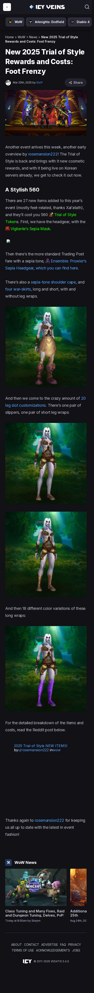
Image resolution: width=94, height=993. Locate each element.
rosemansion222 (43, 154)
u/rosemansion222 (33, 750)
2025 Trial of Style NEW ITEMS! (40, 746)
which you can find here (57, 268)
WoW (21, 37)
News (33, 37)
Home (9, 37)
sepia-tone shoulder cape (53, 282)
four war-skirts (18, 289)
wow (57, 750)
